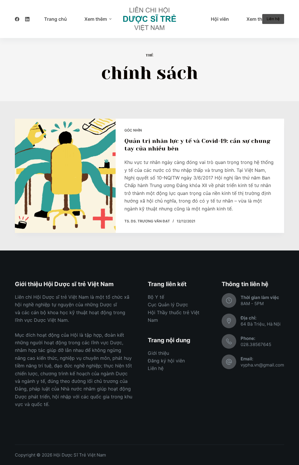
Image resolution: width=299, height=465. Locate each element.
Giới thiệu (158, 353)
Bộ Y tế (156, 297)
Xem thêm (95, 19)
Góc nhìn (133, 130)
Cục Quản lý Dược (168, 304)
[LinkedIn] (27, 19)
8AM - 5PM (252, 303)
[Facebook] (17, 19)
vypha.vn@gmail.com (262, 365)
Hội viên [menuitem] (220, 19)
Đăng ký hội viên (166, 361)
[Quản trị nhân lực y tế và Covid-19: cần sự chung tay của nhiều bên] (65, 176)
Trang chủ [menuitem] (55, 19)
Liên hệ (273, 18)
